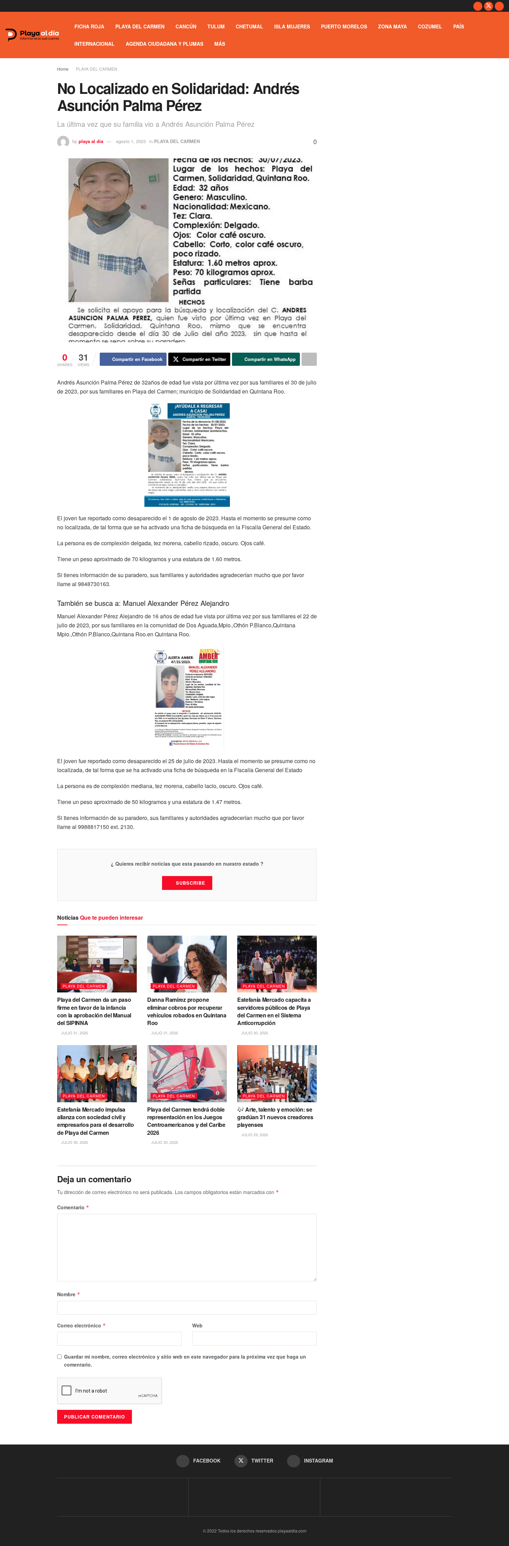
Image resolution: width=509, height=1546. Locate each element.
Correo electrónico (81, 1325)
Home (63, 69)
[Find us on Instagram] (499, 6)
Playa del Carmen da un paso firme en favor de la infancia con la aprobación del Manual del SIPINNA (94, 1011)
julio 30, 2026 (254, 1032)
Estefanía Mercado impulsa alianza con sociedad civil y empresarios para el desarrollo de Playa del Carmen (95, 1121)
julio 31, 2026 (74, 1032)
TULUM (216, 26)
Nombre (68, 1294)
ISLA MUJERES (292, 26)
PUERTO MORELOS (344, 26)
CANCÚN (186, 26)
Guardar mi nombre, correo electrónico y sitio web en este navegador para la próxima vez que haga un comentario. (185, 1360)
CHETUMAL (249, 26)
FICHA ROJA (89, 26)
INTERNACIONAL (94, 43)
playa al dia (91, 141)
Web (197, 1325)
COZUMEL (430, 26)
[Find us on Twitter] (488, 6)
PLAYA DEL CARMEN (139, 26)
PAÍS (458, 26)
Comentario (73, 1207)
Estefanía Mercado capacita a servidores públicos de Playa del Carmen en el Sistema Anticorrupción (274, 1011)
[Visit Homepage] (32, 35)
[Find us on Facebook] (477, 6)
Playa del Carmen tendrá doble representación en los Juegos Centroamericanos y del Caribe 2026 (186, 1121)
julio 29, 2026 (254, 1134)
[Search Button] (501, 35)
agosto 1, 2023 (131, 141)
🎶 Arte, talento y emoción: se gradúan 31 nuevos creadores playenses (275, 1117)
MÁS (219, 43)
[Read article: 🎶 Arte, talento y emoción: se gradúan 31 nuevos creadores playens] (277, 1073)
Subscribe (190, 883)
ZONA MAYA (392, 26)
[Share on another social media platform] (309, 359)
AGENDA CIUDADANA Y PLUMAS (164, 43)
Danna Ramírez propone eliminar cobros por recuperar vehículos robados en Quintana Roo (186, 1011)
